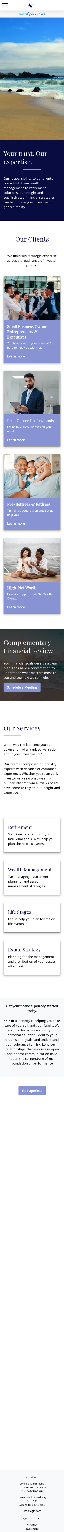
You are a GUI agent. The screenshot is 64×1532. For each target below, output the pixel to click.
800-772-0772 (38, 1487)
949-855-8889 (36, 1483)
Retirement (32, 1524)
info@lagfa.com (32, 1511)
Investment (32, 1528)
